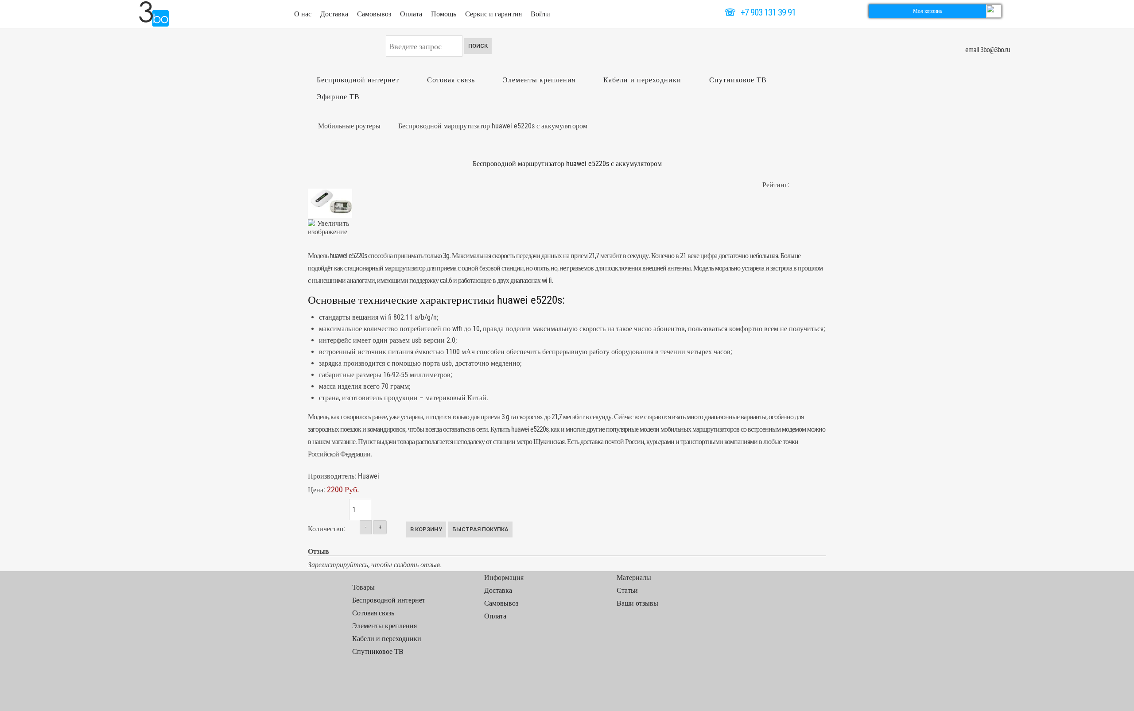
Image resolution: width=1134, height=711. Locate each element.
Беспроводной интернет (358, 80)
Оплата (411, 14)
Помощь (443, 14)
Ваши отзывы (637, 603)
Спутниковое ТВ (738, 80)
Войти (540, 14)
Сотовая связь (451, 80)
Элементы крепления (539, 80)
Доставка (334, 14)
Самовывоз (374, 14)
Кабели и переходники (642, 80)
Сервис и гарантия (493, 14)
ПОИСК (478, 46)
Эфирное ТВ (338, 97)
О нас (302, 14)
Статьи (627, 590)
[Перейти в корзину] (994, 10)
